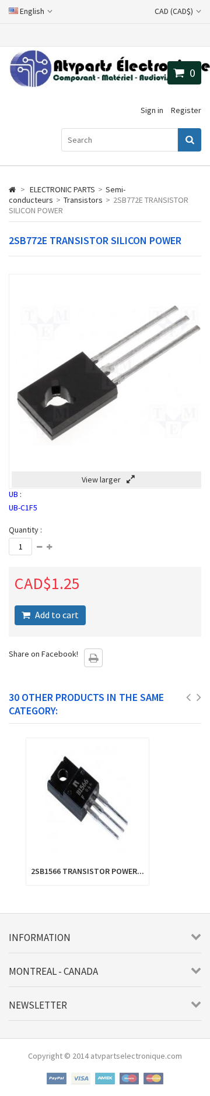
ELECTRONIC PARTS (62, 189)
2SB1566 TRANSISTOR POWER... (87, 871)
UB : (15, 494)
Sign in (152, 110)
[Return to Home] (12, 189)
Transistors (83, 200)
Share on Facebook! (43, 654)
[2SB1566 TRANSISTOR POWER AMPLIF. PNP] (87, 855)
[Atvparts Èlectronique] (109, 84)
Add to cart (56, 615)
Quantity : (25, 529)
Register (186, 110)
